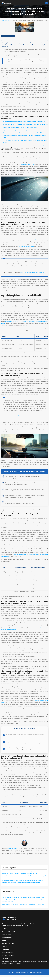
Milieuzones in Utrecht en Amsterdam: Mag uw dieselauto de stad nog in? (20, 895)
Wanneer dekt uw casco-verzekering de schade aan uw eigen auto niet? (20, 873)
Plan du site (24, 976)
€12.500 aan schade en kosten (26, 246)
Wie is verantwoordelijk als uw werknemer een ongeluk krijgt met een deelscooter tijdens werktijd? (25, 141)
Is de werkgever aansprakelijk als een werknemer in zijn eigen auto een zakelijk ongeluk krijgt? (24, 136)
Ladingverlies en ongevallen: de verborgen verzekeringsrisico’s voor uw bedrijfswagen (23, 897)
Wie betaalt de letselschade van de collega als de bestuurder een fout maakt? (22, 133)
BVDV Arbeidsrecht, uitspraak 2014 (18, 415)
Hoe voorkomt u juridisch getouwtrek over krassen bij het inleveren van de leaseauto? (24, 121)
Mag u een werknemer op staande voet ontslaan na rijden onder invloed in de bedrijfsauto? (25, 124)
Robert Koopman (12, 848)
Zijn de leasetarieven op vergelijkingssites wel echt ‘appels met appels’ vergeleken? (23, 880)
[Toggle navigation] (46, 3)
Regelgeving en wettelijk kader (7, 20)
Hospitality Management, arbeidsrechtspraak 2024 (32, 272)
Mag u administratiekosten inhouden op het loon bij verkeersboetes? (20, 127)
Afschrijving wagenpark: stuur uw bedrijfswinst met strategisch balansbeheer (21, 882)
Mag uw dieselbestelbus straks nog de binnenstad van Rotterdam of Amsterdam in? (23, 904)
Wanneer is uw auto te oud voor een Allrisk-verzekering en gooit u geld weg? (21, 871)
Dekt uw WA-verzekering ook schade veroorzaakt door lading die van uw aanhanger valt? (25, 145)
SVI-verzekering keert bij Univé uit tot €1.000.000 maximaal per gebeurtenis (25, 542)
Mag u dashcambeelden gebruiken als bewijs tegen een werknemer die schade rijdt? (24, 130)
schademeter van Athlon (27, 164)
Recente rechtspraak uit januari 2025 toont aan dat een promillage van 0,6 (21, 239)
